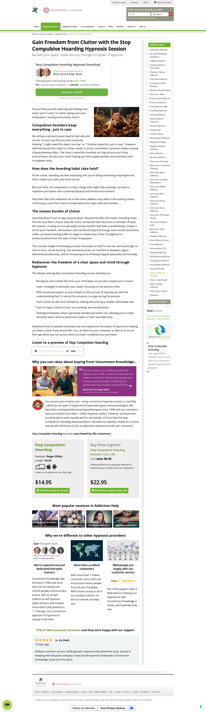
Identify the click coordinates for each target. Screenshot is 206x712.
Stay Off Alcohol (157, 269)
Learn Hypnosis (87, 27)
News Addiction (156, 153)
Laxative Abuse (156, 134)
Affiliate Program (100, 692)
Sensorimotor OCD (158, 248)
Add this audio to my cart (54, 490)
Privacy (126, 692)
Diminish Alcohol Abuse (160, 90)
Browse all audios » (159, 302)
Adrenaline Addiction (159, 50)
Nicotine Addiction (158, 157)
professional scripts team (49, 555)
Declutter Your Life (102, 454)
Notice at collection (84, 708)
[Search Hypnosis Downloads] (170, 14)
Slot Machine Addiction (160, 256)
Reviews (120, 27)
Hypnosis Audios (50, 27)
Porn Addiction (156, 244)
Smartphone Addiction (159, 261)
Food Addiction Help (158, 106)
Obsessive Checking (159, 161)
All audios (157, 14)
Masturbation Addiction (160, 138)
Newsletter (145, 692)
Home (36, 27)
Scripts (83, 692)
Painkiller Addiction (158, 236)
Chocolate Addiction (158, 79)
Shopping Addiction (158, 252)
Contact (118, 692)
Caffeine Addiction (158, 61)
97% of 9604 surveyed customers (59, 630)
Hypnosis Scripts (69, 27)
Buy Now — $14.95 (72, 92)
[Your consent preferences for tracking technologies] (201, 707)
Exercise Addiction (158, 102)
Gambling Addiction (158, 111)
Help (111, 692)
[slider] (52, 351)
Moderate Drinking (158, 142)
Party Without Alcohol (159, 240)
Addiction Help (157, 45)
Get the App (155, 692)
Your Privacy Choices (112, 708)
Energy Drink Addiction (160, 98)
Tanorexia (154, 295)
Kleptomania (155, 130)
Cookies (135, 692)
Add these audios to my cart (111, 490)
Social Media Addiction (160, 265)
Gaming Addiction (157, 115)
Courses (101, 27)
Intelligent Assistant (146, 18)
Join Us (142, 27)
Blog (111, 27)
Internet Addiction (157, 126)
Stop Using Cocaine (158, 291)
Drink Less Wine (157, 94)
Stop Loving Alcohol (158, 280)
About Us (131, 27)
